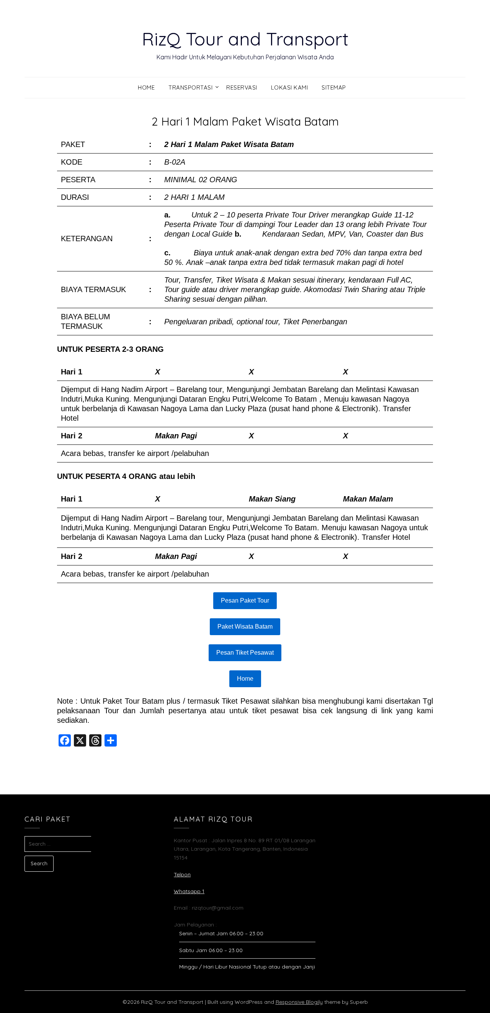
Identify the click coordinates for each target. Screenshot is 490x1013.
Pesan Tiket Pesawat (245, 652)
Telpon (182, 874)
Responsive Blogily (299, 1001)
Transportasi (190, 87)
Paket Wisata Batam (245, 626)
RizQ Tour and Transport (245, 38)
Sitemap (334, 87)
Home (146, 87)
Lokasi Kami (289, 87)
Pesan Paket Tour (245, 600)
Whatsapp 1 (189, 891)
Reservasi (241, 87)
